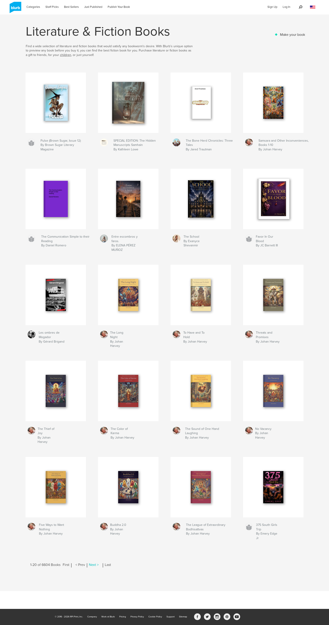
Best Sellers (71, 7)
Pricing (122, 616)
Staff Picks (52, 7)
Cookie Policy (155, 616)
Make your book (292, 34)
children (65, 55)
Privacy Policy (137, 616)
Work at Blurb (108, 616)
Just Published (93, 7)
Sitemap (183, 616)
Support (171, 616)
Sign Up (272, 7)
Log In (286, 7)
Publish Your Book (119, 7)
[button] (312, 7)
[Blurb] (14, 9)
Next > (94, 565)
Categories (33, 7)
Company (92, 616)
